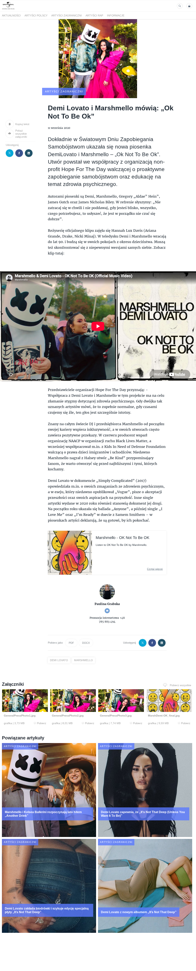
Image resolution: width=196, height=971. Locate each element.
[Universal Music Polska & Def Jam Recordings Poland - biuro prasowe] (8, 9)
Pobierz (41, 723)
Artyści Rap (94, 15)
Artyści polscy (35, 15)
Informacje (115, 15)
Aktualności (11, 15)
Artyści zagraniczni (66, 15)
